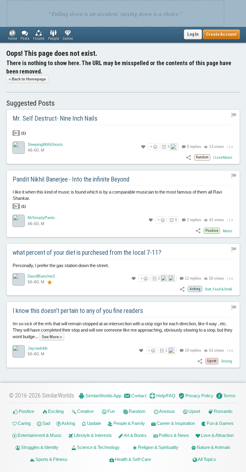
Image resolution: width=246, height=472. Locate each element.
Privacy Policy (198, 395)
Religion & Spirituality (157, 447)
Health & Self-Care (132, 459)
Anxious (166, 411)
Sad (45, 423)
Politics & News (173, 435)
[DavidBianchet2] (19, 279)
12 (192, 278)
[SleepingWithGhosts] (19, 148)
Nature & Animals (213, 447)
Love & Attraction (217, 435)
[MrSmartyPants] (19, 221)
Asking (68, 423)
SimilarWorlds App (103, 395)
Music (227, 231)
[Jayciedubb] (19, 351)
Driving (226, 361)
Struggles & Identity (39, 447)
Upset (194, 411)
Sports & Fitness (51, 459)
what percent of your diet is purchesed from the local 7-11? (87, 252)
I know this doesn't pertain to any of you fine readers (78, 310)
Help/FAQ (165, 395)
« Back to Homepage (27, 79)
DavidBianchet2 (41, 276)
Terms (229, 395)
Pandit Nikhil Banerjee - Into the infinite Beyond (71, 179)
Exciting (55, 411)
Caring (24, 423)
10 (192, 350)
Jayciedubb (37, 348)
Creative (85, 411)
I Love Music (222, 157)
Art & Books (135, 435)
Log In (193, 34)
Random (137, 411)
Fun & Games (220, 423)
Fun (110, 411)
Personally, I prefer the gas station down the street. (61, 265)
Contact (138, 395)
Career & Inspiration (175, 423)
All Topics (206, 459)
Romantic (223, 411)
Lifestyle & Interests (92, 435)
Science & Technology (98, 447)
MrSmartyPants (41, 217)
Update (93, 423)
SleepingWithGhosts (45, 144)
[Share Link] (188, 157)
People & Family (128, 423)
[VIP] (49, 282)
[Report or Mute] (233, 115)
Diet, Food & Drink (218, 289)
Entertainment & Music (39, 435)
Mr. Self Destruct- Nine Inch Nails (55, 118)
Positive (26, 411)
